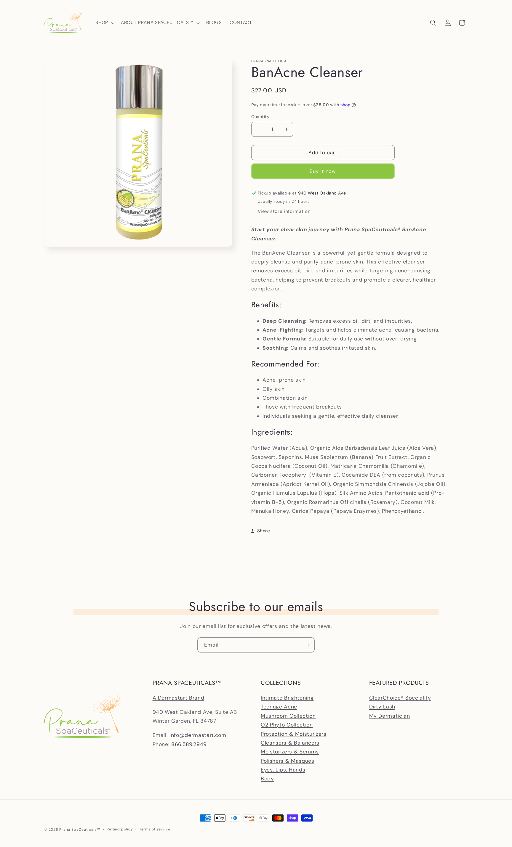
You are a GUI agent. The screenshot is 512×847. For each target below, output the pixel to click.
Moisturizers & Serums (290, 751)
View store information (284, 211)
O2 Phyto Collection (287, 724)
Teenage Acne (279, 706)
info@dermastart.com (197, 735)
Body (267, 778)
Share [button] (263, 530)
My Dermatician (389, 715)
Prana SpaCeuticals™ (79, 829)
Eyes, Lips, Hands (283, 769)
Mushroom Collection (288, 715)
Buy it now (323, 171)
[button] (104, 23)
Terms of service (154, 829)
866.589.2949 (189, 744)
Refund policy (120, 829)
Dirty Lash (382, 706)
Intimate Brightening (287, 697)
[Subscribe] (307, 645)
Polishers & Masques (287, 760)
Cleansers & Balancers (290, 742)
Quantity (260, 116)
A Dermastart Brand (178, 697)
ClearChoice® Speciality (400, 697)
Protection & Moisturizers (294, 733)
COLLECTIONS (281, 683)
